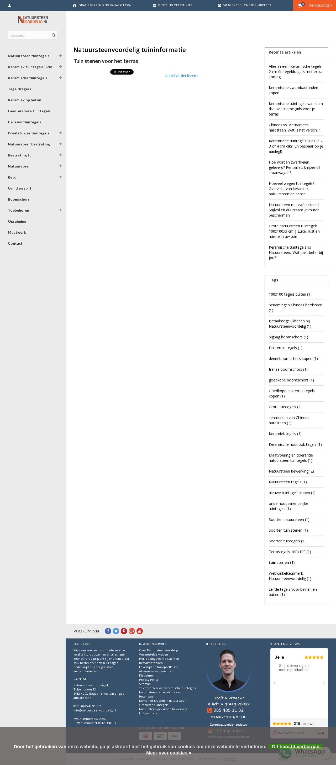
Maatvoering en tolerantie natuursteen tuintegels (291, 458)
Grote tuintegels (285, 406)
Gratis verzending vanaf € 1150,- (104, 5)
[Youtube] (139, 630)
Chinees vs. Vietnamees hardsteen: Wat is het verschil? (294, 127)
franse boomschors (288, 369)
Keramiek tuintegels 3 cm (30, 67)
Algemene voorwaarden (156, 671)
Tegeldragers (19, 89)
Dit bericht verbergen (295, 746)
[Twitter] (116, 630)
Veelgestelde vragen (153, 654)
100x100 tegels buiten (290, 294)
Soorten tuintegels (287, 540)
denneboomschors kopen (293, 358)
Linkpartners (148, 713)
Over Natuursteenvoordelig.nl (160, 650)
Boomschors (19, 199)
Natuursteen (19, 166)
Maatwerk (17, 232)
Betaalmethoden (151, 663)
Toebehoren (18, 210)
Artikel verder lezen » (181, 76)
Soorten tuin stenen (288, 530)
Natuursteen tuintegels (28, 56)
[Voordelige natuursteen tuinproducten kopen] (32, 19)
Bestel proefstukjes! (175, 5)
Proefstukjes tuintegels (28, 133)
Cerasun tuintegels (24, 122)
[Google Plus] (131, 630)
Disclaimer (146, 675)
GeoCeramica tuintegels (29, 111)
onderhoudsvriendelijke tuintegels (288, 506)
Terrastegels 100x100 (290, 551)
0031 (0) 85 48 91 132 (87, 706)
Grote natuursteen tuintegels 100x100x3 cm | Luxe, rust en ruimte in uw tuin (294, 231)
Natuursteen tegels (288, 481)
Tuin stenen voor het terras (106, 61)
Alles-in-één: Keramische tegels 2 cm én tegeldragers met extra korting (295, 71)
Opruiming (17, 221)
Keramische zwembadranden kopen (293, 90)
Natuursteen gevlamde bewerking (163, 709)
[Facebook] (108, 630)
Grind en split (20, 188)
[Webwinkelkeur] (229, 694)
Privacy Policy (149, 680)
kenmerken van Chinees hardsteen (289, 420)
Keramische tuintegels (27, 78)
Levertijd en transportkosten (159, 667)
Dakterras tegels (285, 347)
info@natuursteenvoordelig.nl (95, 710)
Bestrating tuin (21, 155)
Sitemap (145, 684)
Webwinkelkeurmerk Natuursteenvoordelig (290, 576)
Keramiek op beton (24, 100)
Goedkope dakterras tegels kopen (292, 393)
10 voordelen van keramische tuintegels (167, 688)
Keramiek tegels (285, 433)
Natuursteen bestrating (29, 144)
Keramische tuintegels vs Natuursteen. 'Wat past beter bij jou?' (296, 252)
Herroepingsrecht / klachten (159, 659)
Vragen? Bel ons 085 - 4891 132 (247, 5)
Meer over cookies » (168, 753)
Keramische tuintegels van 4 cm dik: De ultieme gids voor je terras (296, 109)
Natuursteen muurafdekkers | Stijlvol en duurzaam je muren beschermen (294, 210)
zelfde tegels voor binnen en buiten (293, 592)
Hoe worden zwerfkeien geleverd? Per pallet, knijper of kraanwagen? (294, 167)
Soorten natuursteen (289, 519)
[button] (60, 56)
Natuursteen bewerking (291, 471)
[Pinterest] (123, 630)
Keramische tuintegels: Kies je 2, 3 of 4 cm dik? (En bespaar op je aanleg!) (296, 146)
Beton (13, 177)
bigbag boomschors (288, 336)
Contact (15, 243)
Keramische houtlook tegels (295, 444)
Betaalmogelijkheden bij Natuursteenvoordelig (290, 323)
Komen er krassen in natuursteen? (163, 701)
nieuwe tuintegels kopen (292, 492)
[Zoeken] (53, 32)
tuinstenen (282, 562)
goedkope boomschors (291, 380)
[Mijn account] (9, 5)
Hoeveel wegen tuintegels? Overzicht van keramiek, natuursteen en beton (291, 188)
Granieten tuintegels (153, 705)
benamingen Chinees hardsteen (295, 307)
